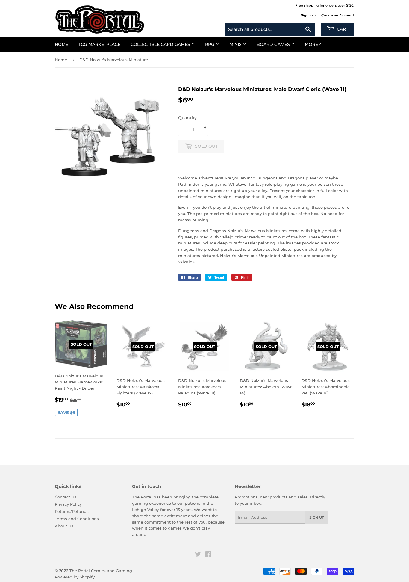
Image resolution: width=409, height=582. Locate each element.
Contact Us (65, 497)
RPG (210, 44)
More (311, 44)
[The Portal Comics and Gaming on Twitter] (198, 555)
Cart (342, 29)
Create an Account (337, 15)
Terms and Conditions (77, 518)
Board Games (274, 44)
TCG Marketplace (99, 44)
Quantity (187, 117)
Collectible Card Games (161, 44)
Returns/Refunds (72, 511)
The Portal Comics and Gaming (100, 570)
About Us (64, 526)
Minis (236, 44)
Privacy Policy (68, 504)
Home (61, 44)
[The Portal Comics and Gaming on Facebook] (208, 555)
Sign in (307, 15)
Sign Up (317, 517)
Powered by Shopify (75, 577)
